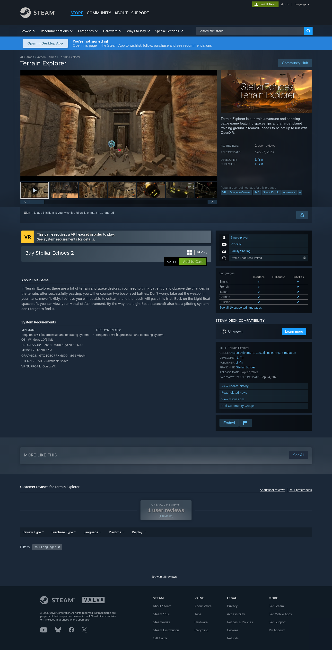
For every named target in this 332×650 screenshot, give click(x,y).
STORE (76, 12)
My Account (277, 630)
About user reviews (272, 490)
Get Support (277, 622)
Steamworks (161, 622)
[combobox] (250, 31)
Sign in (28, 212)
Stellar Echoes (245, 367)
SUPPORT (140, 12)
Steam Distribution (166, 630)
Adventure (289, 192)
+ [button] (300, 192)
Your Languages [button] (45, 547)
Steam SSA (161, 614)
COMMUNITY (99, 12)
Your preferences (300, 490)
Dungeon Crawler (240, 192)
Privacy (232, 606)
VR (224, 192)
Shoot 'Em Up (271, 192)
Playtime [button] (115, 532)
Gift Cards (160, 638)
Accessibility (236, 614)
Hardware (201, 622)
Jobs (197, 614)
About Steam (162, 606)
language (300, 4)
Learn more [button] (294, 331)
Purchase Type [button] (62, 532)
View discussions (233, 399)
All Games (27, 57)
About (121, 12)
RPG (277, 353)
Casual (260, 353)
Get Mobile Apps (280, 614)
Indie (269, 353)
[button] (28, 30)
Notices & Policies (240, 622)
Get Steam (276, 606)
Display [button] (137, 532)
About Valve (202, 606)
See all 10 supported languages (240, 307)
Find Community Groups (237, 406)
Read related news (234, 392)
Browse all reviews (164, 577)
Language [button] (91, 532)
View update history (235, 386)
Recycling (201, 630)
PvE (256, 192)
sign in (285, 4)
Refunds (233, 638)
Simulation (289, 353)
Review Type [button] (32, 532)
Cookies (232, 630)
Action (234, 353)
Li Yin (259, 159)
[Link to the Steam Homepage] (37, 17)
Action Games (46, 57)
